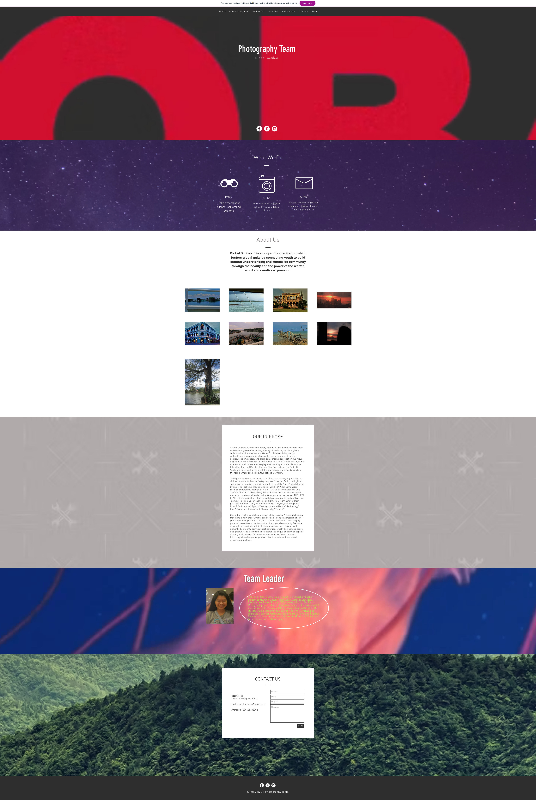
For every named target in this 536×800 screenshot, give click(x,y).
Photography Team (267, 48)
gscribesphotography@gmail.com (248, 704)
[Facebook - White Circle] (259, 128)
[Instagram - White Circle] (274, 128)
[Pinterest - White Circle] (267, 128)
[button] (238, 11)
